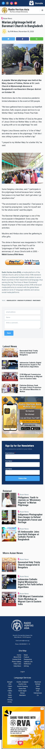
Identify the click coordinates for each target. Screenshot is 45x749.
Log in (23, 672)
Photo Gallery (16, 661)
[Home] (15, 10)
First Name (8, 461)
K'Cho (10, 702)
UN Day (26, 666)
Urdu (37, 691)
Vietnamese (38, 693)
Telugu (38, 688)
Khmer (22, 693)
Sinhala (37, 684)
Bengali (9, 682)
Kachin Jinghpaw (22, 682)
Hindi (10, 697)
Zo (38, 695)
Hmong (9, 700)
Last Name (8, 469)
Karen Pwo (22, 688)
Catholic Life (28, 661)
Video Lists (17, 664)
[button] (8, 38)
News (26, 655)
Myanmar (38, 682)
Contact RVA (16, 659)
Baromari (36, 300)
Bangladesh (11, 300)
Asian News (7, 18)
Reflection (27, 664)
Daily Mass (17, 666)
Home (19, 655)
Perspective (28, 659)
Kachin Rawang (22, 686)
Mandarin (22, 695)
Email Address (9, 453)
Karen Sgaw (22, 691)
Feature (26, 657)
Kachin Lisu (22, 684)
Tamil (37, 686)
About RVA (17, 657)
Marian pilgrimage (25, 300)
